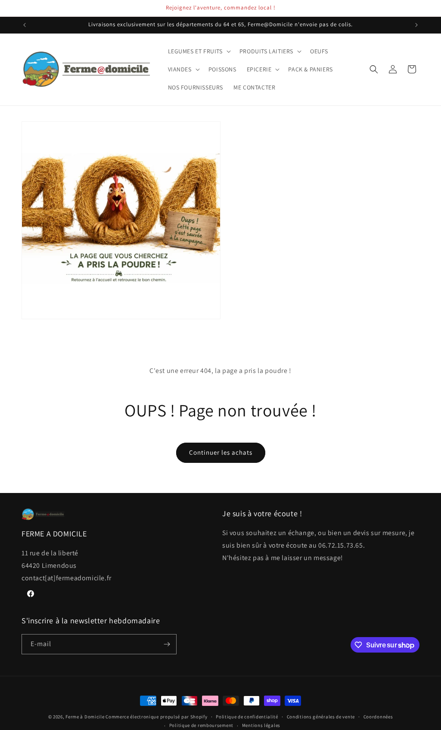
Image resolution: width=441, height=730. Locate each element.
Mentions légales (261, 725)
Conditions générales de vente (321, 717)
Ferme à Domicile (84, 717)
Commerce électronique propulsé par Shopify (156, 717)
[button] (198, 51)
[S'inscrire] (166, 644)
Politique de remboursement (201, 725)
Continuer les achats (220, 452)
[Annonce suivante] (416, 25)
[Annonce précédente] (24, 25)
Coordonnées (378, 717)
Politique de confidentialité (247, 717)
